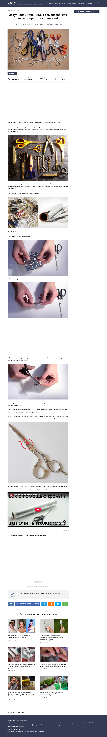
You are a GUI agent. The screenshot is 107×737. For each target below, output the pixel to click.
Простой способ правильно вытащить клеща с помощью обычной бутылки (53, 665)
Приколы (89, 3)
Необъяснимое (60, 3)
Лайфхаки (12, 73)
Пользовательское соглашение (35, 731)
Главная (50, 3)
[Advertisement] (38, 102)
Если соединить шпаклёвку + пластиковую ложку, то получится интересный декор (51, 638)
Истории (81, 3)
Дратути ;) (13, 2)
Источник (66, 531)
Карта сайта (12, 712)
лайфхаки (38, 582)
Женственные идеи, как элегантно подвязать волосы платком (19, 637)
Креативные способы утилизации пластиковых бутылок (51, 694)
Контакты (21, 712)
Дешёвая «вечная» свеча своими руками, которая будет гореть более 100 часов (21, 695)
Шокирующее (71, 3)
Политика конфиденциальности (17, 731)
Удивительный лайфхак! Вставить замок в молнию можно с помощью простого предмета (21, 666)
